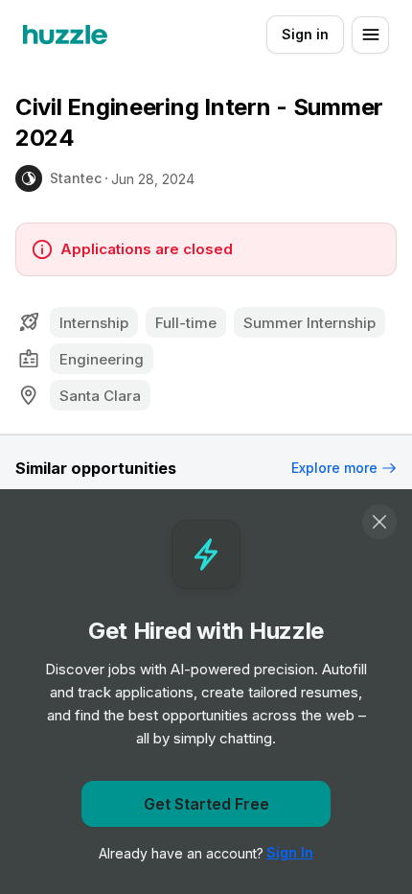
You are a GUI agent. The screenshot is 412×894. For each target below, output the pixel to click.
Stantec (76, 178)
